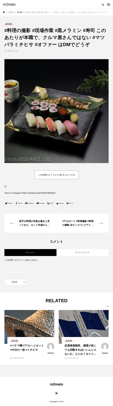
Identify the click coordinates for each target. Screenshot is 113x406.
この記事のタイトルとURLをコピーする (56, 175)
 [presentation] (107, 306)
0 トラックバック (82, 252)
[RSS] (56, 393)
